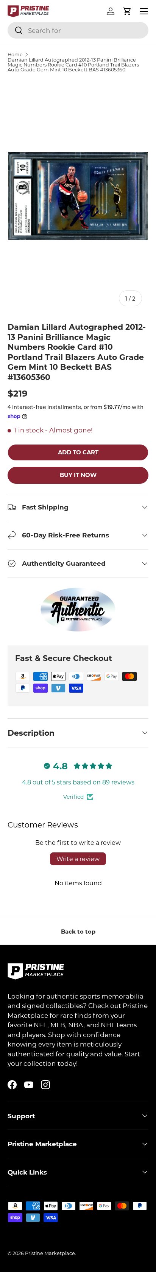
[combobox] (78, 30)
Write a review (78, 859)
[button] (127, 11)
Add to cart (78, 452)
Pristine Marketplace (50, 1253)
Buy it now (78, 475)
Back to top (78, 931)
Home (15, 54)
